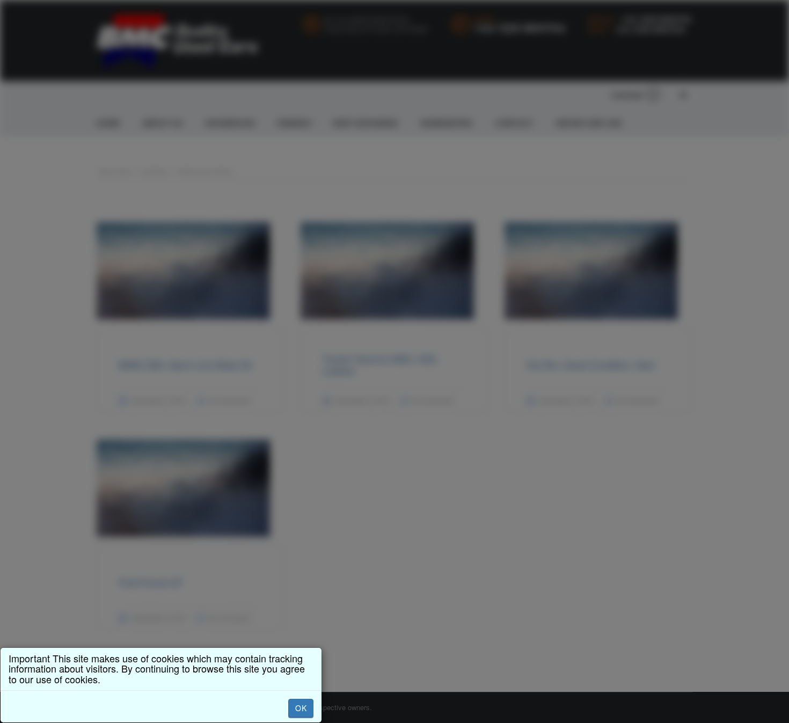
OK (300, 708)
